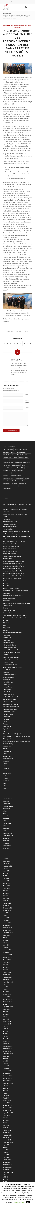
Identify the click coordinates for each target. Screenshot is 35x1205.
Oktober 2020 (7, 960)
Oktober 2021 (7, 930)
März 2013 (6, 1157)
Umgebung (6, 843)
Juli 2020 (5, 965)
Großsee (5, 583)
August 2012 (6, 1174)
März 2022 (6, 920)
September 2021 (8, 933)
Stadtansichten (7, 833)
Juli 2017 (5, 1029)
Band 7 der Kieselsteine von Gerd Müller (15, 509)
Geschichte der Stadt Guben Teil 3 (13, 568)
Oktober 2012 (7, 1169)
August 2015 (6, 1086)
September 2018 (8, 1007)
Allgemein (6, 801)
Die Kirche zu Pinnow (9, 549)
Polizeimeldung (7, 823)
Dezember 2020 (7, 955)
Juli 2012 (5, 1177)
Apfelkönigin (6, 452)
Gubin (30, 25)
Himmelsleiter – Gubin (9, 699)
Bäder (4, 502)
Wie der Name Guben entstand (12, 667)
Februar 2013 (7, 1160)
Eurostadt (15, 457)
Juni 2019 (5, 987)
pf (27, 331)
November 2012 (7, 1167)
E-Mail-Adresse (27, 402)
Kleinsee (5, 608)
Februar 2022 (7, 923)
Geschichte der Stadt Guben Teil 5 (13, 573)
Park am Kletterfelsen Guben (11, 707)
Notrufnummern (7, 773)
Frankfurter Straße (23, 457)
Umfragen (6, 840)
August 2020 (6, 962)
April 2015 (6, 1095)
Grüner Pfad (6, 586)
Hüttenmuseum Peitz (9, 598)
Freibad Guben (7, 558)
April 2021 (6, 945)
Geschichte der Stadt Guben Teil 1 (13, 563)
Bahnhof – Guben (8, 692)
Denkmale (6, 719)
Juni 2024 (5, 873)
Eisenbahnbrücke (7, 457)
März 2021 (6, 947)
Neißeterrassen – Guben (10, 704)
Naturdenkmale (7, 623)
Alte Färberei (10, 449)
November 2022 (7, 908)
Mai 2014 (5, 1123)
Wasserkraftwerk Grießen (10, 665)
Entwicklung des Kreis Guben (12, 556)
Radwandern (6, 828)
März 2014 (6, 1127)
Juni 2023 (5, 893)
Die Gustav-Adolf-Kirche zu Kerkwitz (14, 541)
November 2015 (7, 1078)
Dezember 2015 (7, 1076)
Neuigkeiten (7, 13)
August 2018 (6, 1009)
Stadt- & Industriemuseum (11, 657)
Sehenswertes (7, 751)
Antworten (13, 378)
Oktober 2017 (7, 1024)
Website (27, 407)
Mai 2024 (5, 876)
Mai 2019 (5, 989)
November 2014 (7, 1108)
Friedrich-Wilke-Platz (15, 460)
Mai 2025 (5, 868)
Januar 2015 (6, 1103)
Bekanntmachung (25, 15)
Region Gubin (7, 729)
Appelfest (13, 452)
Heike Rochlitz (6, 470)
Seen (4, 731)
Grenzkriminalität (16, 465)
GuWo (26, 467)
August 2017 (6, 1026)
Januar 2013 (6, 1162)
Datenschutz (6, 519)
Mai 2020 (5, 970)
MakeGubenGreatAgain (15, 475)
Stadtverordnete (22, 483)
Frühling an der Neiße (8, 462)
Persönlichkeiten (8, 682)
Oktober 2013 (7, 1140)
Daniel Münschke (26, 454)
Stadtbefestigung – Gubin (10, 709)
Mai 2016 (5, 1063)
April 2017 (6, 1036)
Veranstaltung (7, 845)
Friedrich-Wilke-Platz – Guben (12, 697)
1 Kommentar (18, 331)
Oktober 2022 (7, 910)
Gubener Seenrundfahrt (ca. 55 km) (13, 734)
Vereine (5, 753)
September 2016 (8, 1053)
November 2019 (7, 979)
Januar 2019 (6, 997)
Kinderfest (15, 473)
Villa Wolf (25, 486)
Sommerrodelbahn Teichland (11, 652)
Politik (4, 821)
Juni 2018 (5, 1014)
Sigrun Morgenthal (16, 480)
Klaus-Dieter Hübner (23, 473)
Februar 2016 (7, 1071)
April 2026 (6, 863)
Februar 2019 (7, 994)
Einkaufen (6, 672)
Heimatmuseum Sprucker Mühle (12, 596)
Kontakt (5, 788)
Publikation (6, 826)
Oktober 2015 (7, 1081)
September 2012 (8, 1172)
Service (5, 786)
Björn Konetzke (6, 454)
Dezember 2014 (7, 1105)
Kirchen (5, 721)
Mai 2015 (5, 1093)
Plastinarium (6, 640)
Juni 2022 (5, 913)
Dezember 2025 (7, 866)
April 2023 (6, 898)
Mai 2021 (5, 942)
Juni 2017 (5, 1031)
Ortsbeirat (27, 478)
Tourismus (6, 781)
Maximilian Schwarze (8, 478)
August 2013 (6, 1145)
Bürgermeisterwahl (16, 454)
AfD (4, 449)
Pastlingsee (6, 635)
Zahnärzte (6, 766)
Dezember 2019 (7, 977)
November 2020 (7, 957)
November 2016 (7, 1049)
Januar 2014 (6, 1132)
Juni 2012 (5, 1179)
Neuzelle (5, 630)
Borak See (6, 512)
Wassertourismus (8, 758)
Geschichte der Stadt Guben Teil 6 (13, 576)
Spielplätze (6, 655)
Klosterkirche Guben (9, 610)
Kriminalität (5, 475)
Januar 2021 (6, 952)
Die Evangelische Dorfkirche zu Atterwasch (16, 531)
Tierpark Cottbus (8, 662)
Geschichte (19, 25)
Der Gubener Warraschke (10, 526)
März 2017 (6, 1039)
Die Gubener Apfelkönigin (10, 534)
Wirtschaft (6, 848)
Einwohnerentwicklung (9, 674)
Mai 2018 (5, 1016)
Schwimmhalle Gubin (9, 647)
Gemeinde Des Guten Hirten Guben (13, 561)
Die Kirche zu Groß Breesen (11, 546)
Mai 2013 (5, 1152)
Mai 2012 (5, 1182)
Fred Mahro (6, 460)
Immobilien (6, 749)
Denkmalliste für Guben (10, 521)
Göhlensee (6, 581)
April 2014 (6, 1125)
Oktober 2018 (7, 1004)
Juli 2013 (5, 1147)
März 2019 (6, 992)
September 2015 (8, 1083)
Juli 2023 (5, 891)
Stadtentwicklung (8, 836)
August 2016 (6, 1056)
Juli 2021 (5, 937)
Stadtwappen (7, 689)
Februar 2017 (7, 1041)
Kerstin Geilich (20, 470)
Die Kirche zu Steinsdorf (10, 554)
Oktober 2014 (7, 1110)
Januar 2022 (6, 925)
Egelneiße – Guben (8, 694)
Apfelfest (25, 449)
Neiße (4, 625)
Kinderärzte (6, 771)
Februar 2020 (7, 972)
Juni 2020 (5, 967)
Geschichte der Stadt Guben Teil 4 (13, 571)
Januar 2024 (6, 881)
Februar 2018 (7, 1021)
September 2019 (8, 982)
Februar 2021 (7, 950)
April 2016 (6, 1066)
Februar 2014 (7, 1130)
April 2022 (6, 918)
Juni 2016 (5, 1061)
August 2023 (6, 888)
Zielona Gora (6, 670)
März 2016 (6, 1068)
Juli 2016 (5, 1058)
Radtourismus (7, 756)
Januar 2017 (6, 1044)
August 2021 (6, 935)
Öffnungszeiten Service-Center (12, 633)
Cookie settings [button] (19, 1202)
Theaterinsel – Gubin (9, 712)
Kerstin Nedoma (7, 473)
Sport (4, 831)
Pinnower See (7, 637)
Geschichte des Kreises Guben (12, 578)
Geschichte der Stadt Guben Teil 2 (13, 566)
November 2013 (7, 1137)
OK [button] (28, 1202)
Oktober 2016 (7, 1051)
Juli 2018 (5, 1011)
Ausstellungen (7, 716)
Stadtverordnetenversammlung (10, 486)
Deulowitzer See (8, 529)
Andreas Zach (17, 449)
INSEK (13, 470)
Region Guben (7, 726)
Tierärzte (5, 778)
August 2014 (6, 1115)
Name (26, 395)
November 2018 (7, 1002)
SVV (20, 486)
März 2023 (6, 900)
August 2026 (6, 861)
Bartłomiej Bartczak (21, 452)
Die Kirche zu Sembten (10, 551)
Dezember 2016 (7, 1046)
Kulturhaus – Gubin (8, 702)
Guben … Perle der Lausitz (11, 588)
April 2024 (6, 878)
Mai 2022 (5, 915)
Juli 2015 (5, 1088)
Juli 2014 (5, 1118)
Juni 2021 (5, 940)
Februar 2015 (7, 1100)
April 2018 (6, 1019)
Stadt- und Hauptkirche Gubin (12, 660)
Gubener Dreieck (15, 467)
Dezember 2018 (7, 999)
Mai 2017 (5, 1034)
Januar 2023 (6, 905)
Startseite (11, 15)
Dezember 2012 (7, 1165)
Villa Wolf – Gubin (8, 714)
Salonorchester (6, 480)
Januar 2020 (6, 974)
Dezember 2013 (7, 1135)
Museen (5, 724)
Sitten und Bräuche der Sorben (12, 650)
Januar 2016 (6, 1073)
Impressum (6, 600)
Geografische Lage (8, 677)
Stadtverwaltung (7, 776)
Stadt (4, 783)
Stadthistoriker (6, 483)
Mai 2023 (5, 896)
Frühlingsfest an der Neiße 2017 (22, 462)
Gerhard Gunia (6, 465)
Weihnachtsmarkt (7, 488)
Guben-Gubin (6, 467)
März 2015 (6, 1098)
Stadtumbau (14, 483)
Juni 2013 (5, 1150)
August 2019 (6, 984)
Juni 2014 (5, 1120)
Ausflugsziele (7, 746)
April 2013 (6, 1155)
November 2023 (7, 883)
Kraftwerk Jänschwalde (10, 613)
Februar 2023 (7, 903)
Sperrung (24, 480)
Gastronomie (7, 761)
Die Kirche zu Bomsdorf (10, 544)
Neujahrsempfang (19, 478)
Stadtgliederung (7, 687)
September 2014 (8, 1113)
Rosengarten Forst (8, 642)
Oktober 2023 (7, 886)
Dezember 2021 (7, 928)
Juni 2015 (5, 1090)
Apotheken (6, 768)
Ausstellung (6, 803)
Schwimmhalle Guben (9, 645)
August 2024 (6, 871)
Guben (25, 25)
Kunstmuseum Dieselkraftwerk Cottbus (15, 615)
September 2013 (8, 1142)
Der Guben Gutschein (9, 524)
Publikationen (7, 684)
